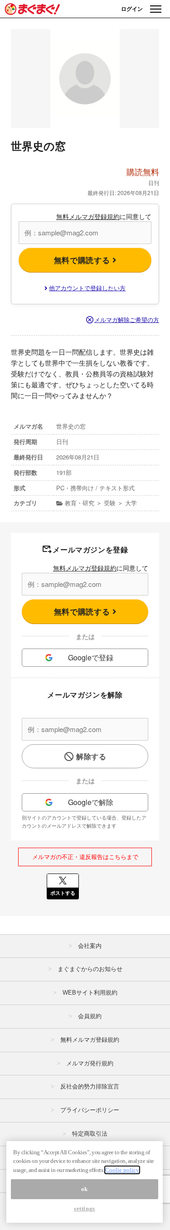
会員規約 (90, 1016)
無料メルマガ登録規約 (88, 216)
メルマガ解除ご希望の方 (126, 319)
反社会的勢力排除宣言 (89, 1086)
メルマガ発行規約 (89, 1063)
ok (84, 1189)
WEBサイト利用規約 (90, 992)
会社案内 (90, 945)
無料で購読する (83, 259)
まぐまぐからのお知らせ (90, 969)
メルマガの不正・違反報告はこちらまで (85, 856)
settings (84, 1208)
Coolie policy (122, 1170)
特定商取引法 (89, 1133)
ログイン (132, 9)
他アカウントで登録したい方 (87, 287)
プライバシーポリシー (89, 1110)
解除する (91, 756)
